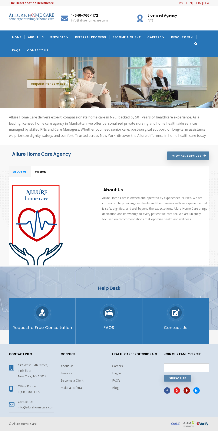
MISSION (40, 171)
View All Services (186, 155)
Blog (115, 388)
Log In (116, 373)
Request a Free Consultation (42, 327)
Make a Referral (72, 388)
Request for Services (48, 84)
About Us (36, 37)
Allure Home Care (24, 424)
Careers (154, 37)
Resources (180, 37)
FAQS (109, 327)
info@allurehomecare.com (36, 407)
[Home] (31, 17)
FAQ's (116, 380)
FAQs (16, 50)
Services (58, 37)
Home (17, 37)
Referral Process (90, 37)
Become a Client (127, 37)
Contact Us (38, 50)
